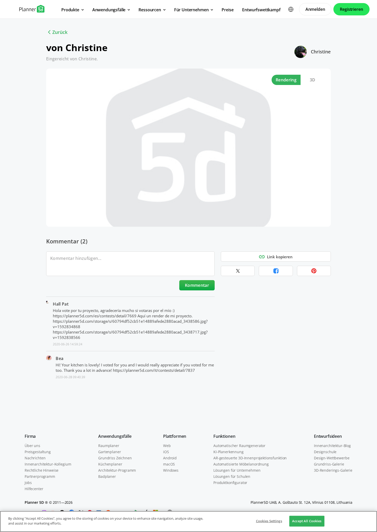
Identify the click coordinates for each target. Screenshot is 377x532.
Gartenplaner (109, 451)
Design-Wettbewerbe (331, 457)
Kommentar (197, 285)
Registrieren (351, 9)
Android (170, 457)
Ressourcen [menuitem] (149, 10)
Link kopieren (280, 256)
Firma (30, 436)
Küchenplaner (110, 464)
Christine (321, 52)
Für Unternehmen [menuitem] (191, 10)
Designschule (325, 451)
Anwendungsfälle (115, 436)
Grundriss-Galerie (329, 464)
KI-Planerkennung (228, 451)
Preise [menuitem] (227, 10)
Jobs (28, 482)
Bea (59, 358)
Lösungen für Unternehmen (237, 470)
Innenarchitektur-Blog (332, 445)
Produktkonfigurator (230, 482)
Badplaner (107, 476)
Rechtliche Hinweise (41, 470)
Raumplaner (108, 445)
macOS (169, 464)
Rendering (286, 80)
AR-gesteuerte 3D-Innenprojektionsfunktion (250, 457)
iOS (166, 451)
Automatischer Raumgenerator (239, 445)
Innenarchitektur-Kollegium (48, 464)
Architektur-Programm (117, 470)
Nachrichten (35, 457)
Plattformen (174, 436)
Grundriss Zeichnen (115, 457)
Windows (170, 470)
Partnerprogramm (40, 476)
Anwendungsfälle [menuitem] (109, 10)
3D (312, 80)
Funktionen (224, 436)
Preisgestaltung (38, 451)
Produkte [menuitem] (70, 10)
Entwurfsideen (328, 436)
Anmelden (315, 9)
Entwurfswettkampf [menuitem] (261, 10)
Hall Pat (60, 304)
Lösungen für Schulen (231, 476)
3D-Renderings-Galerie (333, 470)
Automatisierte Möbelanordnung (241, 464)
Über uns (32, 445)
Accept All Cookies (306, 521)
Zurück (59, 32)
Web (167, 445)
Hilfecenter (34, 488)
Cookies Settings (269, 521)
